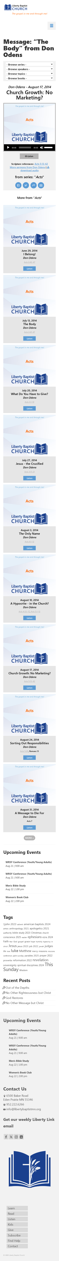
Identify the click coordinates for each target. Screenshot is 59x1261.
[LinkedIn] (21, 1136)
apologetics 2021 (39, 928)
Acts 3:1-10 (29, 402)
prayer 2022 (46, 955)
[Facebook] (6, 1136)
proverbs (7, 960)
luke (14, 950)
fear (11, 941)
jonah (41, 946)
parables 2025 (32, 955)
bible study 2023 (21, 932)
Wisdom (23, 970)
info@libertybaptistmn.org (23, 1109)
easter (24, 937)
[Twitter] (11, 1136)
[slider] (48, 147)
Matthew (25, 951)
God (15, 941)
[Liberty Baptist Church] (29, 7)
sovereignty (10, 965)
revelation (40, 959)
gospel (21, 941)
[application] (29, 147)
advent (20, 924)
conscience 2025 (12, 937)
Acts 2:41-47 (29, 332)
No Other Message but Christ (25, 1003)
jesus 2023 (23, 946)
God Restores (14, 998)
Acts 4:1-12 (29, 541)
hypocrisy (46, 941)
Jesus (13, 945)
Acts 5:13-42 (41, 163)
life (4, 951)
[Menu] (52, 26)
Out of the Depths (17, 988)
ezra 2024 (47, 937)
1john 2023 (9, 924)
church (45, 932)
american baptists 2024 (37, 924)
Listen (30, 156)
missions (43, 951)
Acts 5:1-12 (35, 611)
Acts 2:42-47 (29, 262)
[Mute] (41, 147)
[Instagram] (16, 1136)
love (8, 951)
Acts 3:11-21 (29, 471)
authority (7, 932)
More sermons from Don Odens (27, 167)
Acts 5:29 (24, 751)
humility (39, 941)
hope (33, 941)
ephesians (35, 937)
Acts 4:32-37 (24, 611)
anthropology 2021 (19, 928)
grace (27, 941)
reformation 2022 (22, 960)
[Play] (8, 147)
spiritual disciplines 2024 (30, 965)
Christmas (36, 932)
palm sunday (18, 955)
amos (6, 928)
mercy (35, 951)
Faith (6, 941)
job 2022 (33, 946)
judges (49, 946)
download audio (29, 170)
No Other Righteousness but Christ (28, 993)
